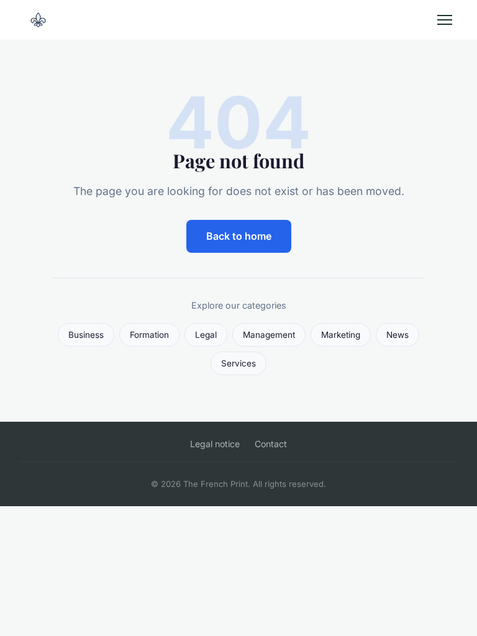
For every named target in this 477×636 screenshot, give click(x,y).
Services (238, 363)
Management (269, 335)
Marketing (340, 335)
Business (86, 335)
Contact (271, 443)
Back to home (238, 236)
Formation (149, 335)
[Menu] (444, 20)
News (397, 335)
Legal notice (215, 443)
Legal (206, 335)
